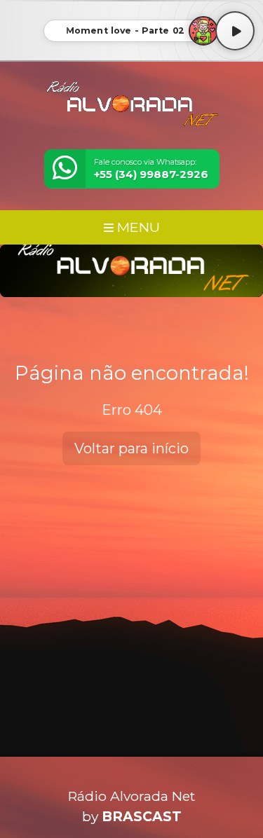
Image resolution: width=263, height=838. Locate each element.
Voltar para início (131, 448)
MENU (137, 227)
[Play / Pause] (235, 30)
